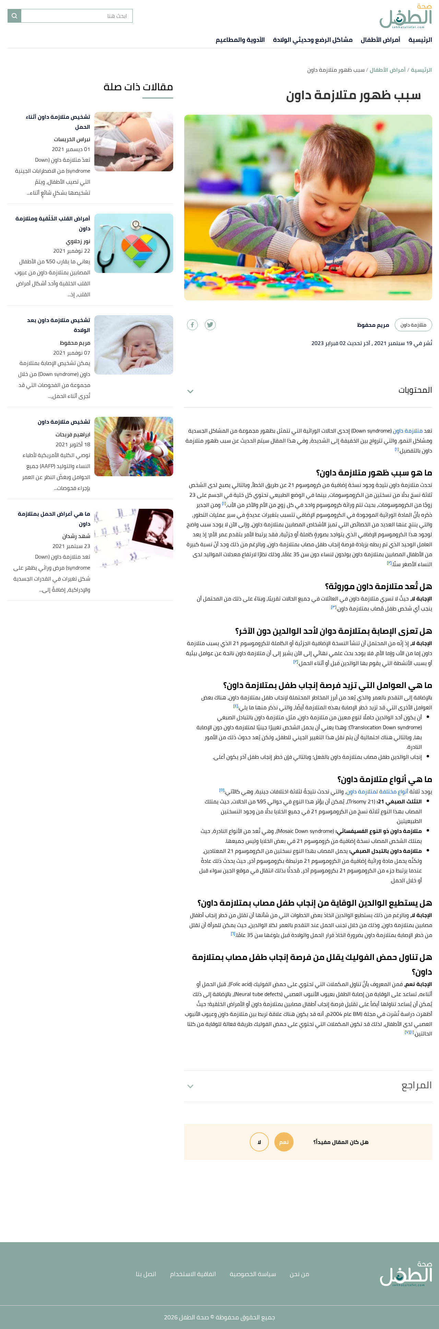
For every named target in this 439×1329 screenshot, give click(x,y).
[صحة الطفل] (406, 15)
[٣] (333, 607)
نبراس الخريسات (72, 139)
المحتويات (415, 390)
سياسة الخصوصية (253, 1274)
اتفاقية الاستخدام (193, 1274)
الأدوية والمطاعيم (240, 39)
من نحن (299, 1274)
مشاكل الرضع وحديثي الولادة (313, 39)
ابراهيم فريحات (73, 434)
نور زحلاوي (78, 241)
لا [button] (259, 1142)
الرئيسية (420, 39)
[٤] (235, 706)
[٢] (389, 562)
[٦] (233, 933)
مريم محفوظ (75, 343)
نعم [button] (284, 1142)
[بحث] (14, 16)
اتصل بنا (146, 1274)
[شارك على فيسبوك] (192, 324)
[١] (397, 449)
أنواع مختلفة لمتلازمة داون (377, 791)
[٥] (221, 790)
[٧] (407, 1032)
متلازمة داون (413, 324)
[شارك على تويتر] (210, 324)
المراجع (417, 1085)
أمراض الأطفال (380, 39)
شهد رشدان (76, 536)
